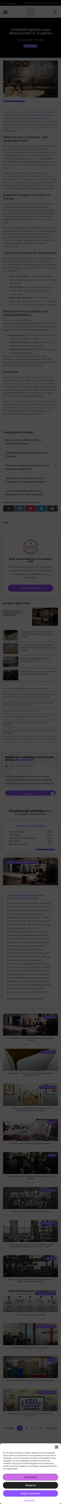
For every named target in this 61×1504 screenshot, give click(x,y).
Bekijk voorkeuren (30, 1493)
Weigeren (30, 1485)
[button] (56, 1447)
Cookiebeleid (29, 1500)
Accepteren (30, 1477)
